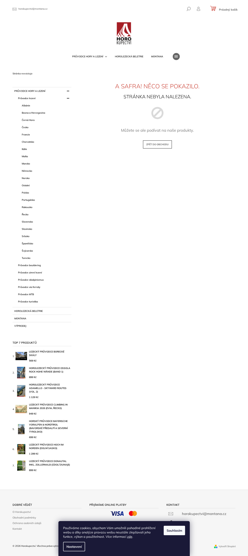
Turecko (26, 258)
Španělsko (27, 243)
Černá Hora (28, 120)
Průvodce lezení (26, 98)
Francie (26, 134)
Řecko (25, 214)
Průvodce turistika (28, 301)
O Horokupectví (22, 511)
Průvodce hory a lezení (29, 90)
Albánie (26, 105)
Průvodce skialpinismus (31, 279)
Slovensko (27, 221)
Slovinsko (27, 228)
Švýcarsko (27, 250)
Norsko (26, 178)
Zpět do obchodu (157, 144)
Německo (27, 170)
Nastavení (74, 547)
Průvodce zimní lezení (30, 272)
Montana (20, 318)
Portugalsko (28, 199)
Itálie (24, 149)
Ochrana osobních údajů (27, 523)
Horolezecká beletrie (28, 310)
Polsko (25, 192)
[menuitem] (89, 56)
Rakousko (27, 207)
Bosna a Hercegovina (33, 112)
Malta (25, 156)
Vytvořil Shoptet (227, 546)
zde (129, 537)
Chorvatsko (28, 141)
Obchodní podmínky (24, 517)
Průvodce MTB (26, 294)
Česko (25, 127)
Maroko (26, 163)
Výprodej (20, 325)
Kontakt (17, 528)
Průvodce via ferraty (29, 287)
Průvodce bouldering (29, 265)
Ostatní (26, 185)
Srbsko (25, 236)
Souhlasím (174, 530)
